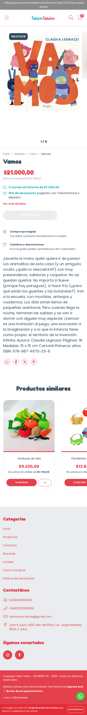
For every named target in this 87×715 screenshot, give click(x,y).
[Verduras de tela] (44, 483)
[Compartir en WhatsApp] (7, 362)
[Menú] (7, 17)
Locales (8, 562)
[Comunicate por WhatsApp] (80, 696)
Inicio (6, 154)
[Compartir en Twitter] (25, 364)
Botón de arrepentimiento (24, 691)
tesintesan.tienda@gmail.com (30, 617)
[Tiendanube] (15, 698)
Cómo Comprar (14, 570)
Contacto (10, 545)
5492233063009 (20, 600)
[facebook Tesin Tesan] (19, 654)
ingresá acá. (75, 686)
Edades (20, 154)
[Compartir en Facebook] (16, 364)
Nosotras (9, 554)
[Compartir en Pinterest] (34, 364)
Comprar (21, 482)
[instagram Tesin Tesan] (7, 654)
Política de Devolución (18, 578)
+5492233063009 (21, 608)
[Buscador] (71, 17)
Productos (10, 537)
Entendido (76, 709)
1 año (32, 154)
